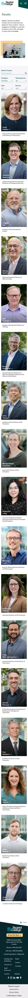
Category (4, 78)
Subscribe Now (13, 935)
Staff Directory (7, 969)
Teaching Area (20, 78)
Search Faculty (6, 70)
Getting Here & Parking (8, 960)
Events (17, 962)
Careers (6, 974)
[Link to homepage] (7, 3)
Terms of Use (14, 989)
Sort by (18, 85)
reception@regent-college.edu (14, 954)
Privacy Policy (14, 992)
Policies (17, 974)
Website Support (14, 986)
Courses (18, 966)
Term (3, 85)
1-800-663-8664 (17, 951)
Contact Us (8, 964)
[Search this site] (21, 3)
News (17, 959)
